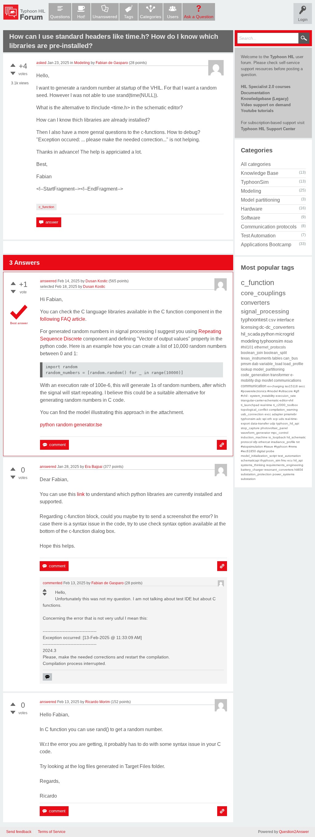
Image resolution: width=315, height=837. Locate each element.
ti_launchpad (250, 405)
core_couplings (263, 292)
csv (272, 319)
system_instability (262, 395)
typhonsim (248, 419)
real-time (266, 405)
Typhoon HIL (282, 56)
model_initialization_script (259, 455)
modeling (250, 341)
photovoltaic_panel (274, 428)
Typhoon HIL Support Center (268, 129)
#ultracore (286, 391)
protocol (246, 442)
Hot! (81, 16)
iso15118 (291, 386)
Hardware (251, 208)
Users (172, 16)
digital (261, 451)
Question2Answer (294, 832)
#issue (268, 446)
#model (272, 391)
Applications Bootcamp (266, 244)
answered (48, 281)
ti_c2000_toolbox (285, 405)
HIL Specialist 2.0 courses (265, 86)
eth (269, 419)
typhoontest (254, 320)
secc (302, 386)
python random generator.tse (71, 424)
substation (248, 479)
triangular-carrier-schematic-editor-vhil (267, 400)
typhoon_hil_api (287, 423)
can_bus (290, 358)
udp (272, 423)
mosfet (267, 380)
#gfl (296, 391)
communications (287, 380)
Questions (60, 16)
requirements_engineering (284, 465)
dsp (258, 380)
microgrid (284, 333)
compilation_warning (283, 409)
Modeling (82, 63)
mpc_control (279, 432)
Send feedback (18, 832)
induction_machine (254, 437)
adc (258, 419)
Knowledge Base (259, 173)
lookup (246, 369)
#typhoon (281, 446)
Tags (128, 16)
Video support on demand (266, 105)
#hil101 (247, 347)
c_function (46, 207)
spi (264, 419)
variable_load (270, 364)
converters (255, 302)
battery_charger (252, 469)
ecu (290, 460)
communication (253, 386)
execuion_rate (286, 395)
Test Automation (258, 235)
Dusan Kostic (97, 281)
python (267, 333)
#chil (244, 395)
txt (298, 442)
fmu (283, 460)
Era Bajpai (93, 467)
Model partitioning (260, 200)
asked (41, 63)
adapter (277, 414)
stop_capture (250, 428)
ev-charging (275, 386)
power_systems (283, 474)
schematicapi (250, 460)
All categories (256, 164)
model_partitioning (269, 369)
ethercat (264, 442)
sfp (255, 442)
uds (281, 419)
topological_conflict (254, 409)
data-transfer (260, 423)
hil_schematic (296, 437)
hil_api (298, 460)
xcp (275, 419)
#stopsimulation (252, 446)
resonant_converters (278, 469)
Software (250, 217)
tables (277, 358)
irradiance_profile (283, 442)
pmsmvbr (290, 414)
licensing (249, 327)
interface (285, 319)
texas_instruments (256, 358)
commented (52, 583)
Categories (150, 16)
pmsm (246, 364)
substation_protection (256, 474)
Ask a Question (198, 16)
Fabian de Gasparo (112, 63)
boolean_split (275, 353)
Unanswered (105, 16)
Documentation (255, 93)
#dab (288, 341)
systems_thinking (253, 465)
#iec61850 (248, 451)
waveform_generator (255, 432)
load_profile (293, 364)
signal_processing (265, 311)
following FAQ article (62, 319)
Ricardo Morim (97, 702)
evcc (268, 414)
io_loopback (277, 437)
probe (270, 451)
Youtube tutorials (257, 110)
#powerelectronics (253, 391)
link (81, 494)
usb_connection (252, 414)
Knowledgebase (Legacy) (264, 98)
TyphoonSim (255, 182)
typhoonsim (271, 341)
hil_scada (250, 333)
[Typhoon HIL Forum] (24, 12)
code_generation (255, 375)
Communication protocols (269, 226)
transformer (279, 375)
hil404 (298, 469)
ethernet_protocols (270, 347)
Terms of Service (52, 832)
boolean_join (252, 353)
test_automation (289, 455)
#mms (293, 446)
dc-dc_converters (277, 327)
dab (255, 364)
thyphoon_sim (270, 460)
